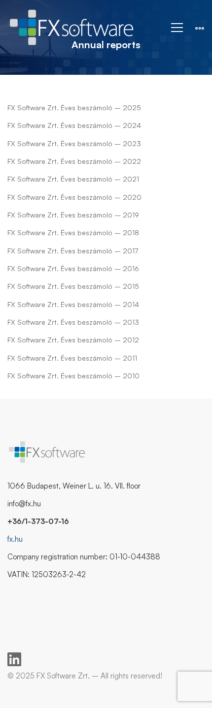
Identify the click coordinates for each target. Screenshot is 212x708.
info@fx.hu (24, 503)
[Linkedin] (14, 659)
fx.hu (15, 539)
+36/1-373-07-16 (38, 521)
